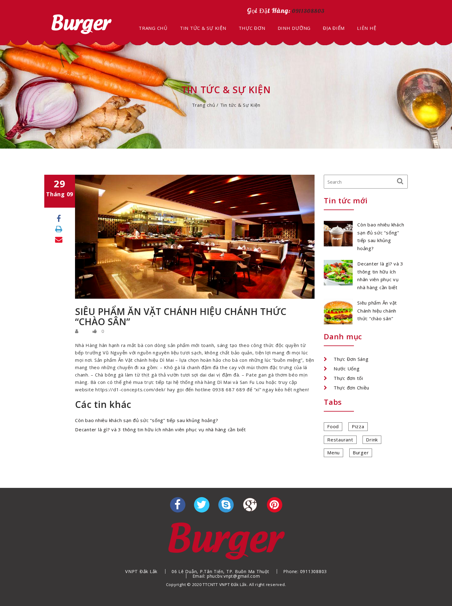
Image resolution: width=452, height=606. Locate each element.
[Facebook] (59, 218)
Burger (361, 452)
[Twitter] (201, 504)
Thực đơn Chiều (351, 388)
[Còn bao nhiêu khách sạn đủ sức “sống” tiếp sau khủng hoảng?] (338, 233)
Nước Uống (347, 368)
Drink (372, 440)
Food (333, 426)
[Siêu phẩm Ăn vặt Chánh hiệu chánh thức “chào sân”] (338, 311)
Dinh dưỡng (294, 28)
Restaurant (340, 440)
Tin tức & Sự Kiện (203, 28)
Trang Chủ (153, 28)
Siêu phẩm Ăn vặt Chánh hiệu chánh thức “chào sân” (377, 310)
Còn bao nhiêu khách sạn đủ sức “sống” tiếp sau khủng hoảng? (146, 420)
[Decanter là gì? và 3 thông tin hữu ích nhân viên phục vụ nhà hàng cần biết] (338, 272)
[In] (58, 229)
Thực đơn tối (348, 378)
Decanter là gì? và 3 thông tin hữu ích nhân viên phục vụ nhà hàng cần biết (160, 429)
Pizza (358, 426)
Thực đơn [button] (252, 28)
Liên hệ (366, 28)
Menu (333, 452)
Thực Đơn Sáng (351, 359)
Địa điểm (334, 28)
